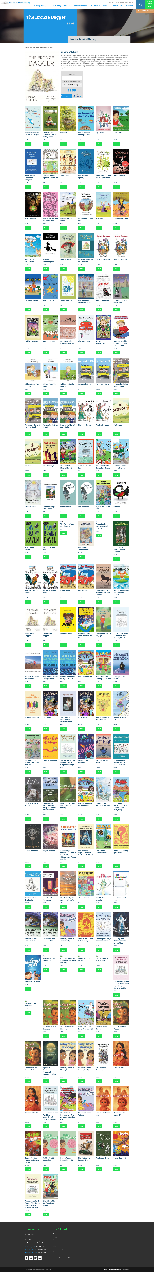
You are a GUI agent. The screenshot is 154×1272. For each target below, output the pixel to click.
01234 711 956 (39, 1247)
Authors (55, 1246)
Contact (129, 6)
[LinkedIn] (40, 1259)
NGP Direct (95, 6)
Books (131, 2)
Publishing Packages (40, 6)
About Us (111, 2)
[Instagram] (31, 1259)
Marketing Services (60, 6)
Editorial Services (80, 6)
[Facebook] (26, 1259)
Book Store (28, 47)
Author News (124, 2)
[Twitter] (35, 1259)
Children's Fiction (37, 47)
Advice (105, 6)
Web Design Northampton (112, 1269)
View (28, 144)
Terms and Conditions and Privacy (62, 1258)
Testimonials (118, 6)
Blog (117, 2)
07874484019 (42, 1253)
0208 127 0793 (42, 1250)
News (54, 1240)
